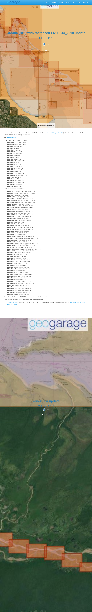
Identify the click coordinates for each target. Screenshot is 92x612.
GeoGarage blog (11, 137)
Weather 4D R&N (12, 302)
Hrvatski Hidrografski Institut (55, 133)
